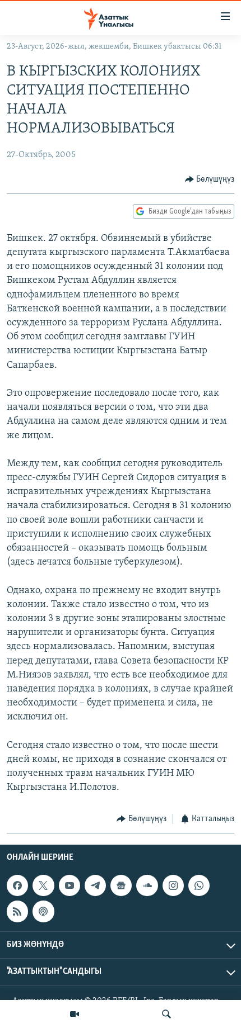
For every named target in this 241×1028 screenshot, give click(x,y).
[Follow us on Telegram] (95, 885)
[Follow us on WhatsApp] (199, 885)
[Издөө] (166, 1014)
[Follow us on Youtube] (69, 885)
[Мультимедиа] (74, 1014)
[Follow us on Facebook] (17, 885)
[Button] (210, 179)
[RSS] (17, 911)
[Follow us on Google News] (121, 885)
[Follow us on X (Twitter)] (43, 885)
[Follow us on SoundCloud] (146, 885)
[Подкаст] (43, 911)
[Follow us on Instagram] (173, 885)
